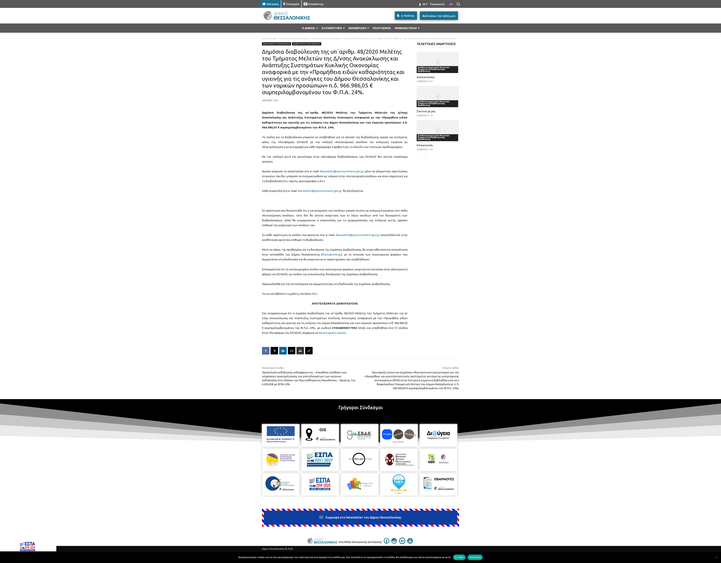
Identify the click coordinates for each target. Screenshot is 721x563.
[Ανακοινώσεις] (438, 62)
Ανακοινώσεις (426, 77)
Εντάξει (459, 557)
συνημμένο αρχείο (334, 332)
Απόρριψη (475, 557)
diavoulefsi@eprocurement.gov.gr (342, 171)
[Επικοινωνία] (438, 130)
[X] (274, 350)
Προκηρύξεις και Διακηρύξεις (294, 38)
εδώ (314, 293)
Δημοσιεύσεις (269, 38)
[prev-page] (419, 156)
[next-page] (425, 156)
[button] (458, 4)
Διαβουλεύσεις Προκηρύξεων (326, 38)
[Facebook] (265, 350)
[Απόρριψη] (716, 557)
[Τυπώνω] (300, 350)
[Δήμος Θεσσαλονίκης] (290, 15)
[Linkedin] (283, 350)
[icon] (386, 542)
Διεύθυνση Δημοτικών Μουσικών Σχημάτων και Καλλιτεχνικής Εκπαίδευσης (433, 69)
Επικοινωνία (425, 145)
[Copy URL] (309, 350)
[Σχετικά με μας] (438, 96)
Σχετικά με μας (426, 111)
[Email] (291, 350)
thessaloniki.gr (331, 254)
